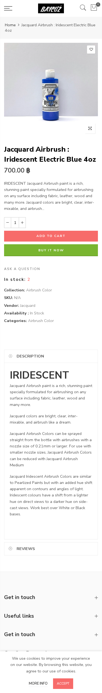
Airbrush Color (39, 290)
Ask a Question (22, 269)
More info (38, 683)
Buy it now (51, 250)
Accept (63, 683)
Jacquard (27, 305)
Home (10, 25)
